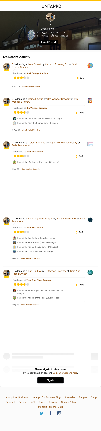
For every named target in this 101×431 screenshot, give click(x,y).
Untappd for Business (16, 397)
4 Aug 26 (15, 305)
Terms (42, 402)
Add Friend (49, 42)
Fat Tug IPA (34, 271)
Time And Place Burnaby (38, 280)
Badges (83, 397)
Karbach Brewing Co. (57, 64)
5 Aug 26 (15, 169)
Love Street (34, 64)
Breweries (69, 397)
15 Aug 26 (16, 130)
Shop (94, 397)
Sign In (50, 380)
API (33, 402)
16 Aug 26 (16, 86)
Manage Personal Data (50, 406)
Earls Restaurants (66, 218)
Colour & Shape (36, 142)
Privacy (53, 402)
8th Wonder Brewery (58, 99)
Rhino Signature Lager (40, 218)
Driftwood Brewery (55, 271)
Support (10, 402)
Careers (23, 402)
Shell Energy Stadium (37, 73)
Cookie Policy (68, 402)
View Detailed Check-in (31, 86)
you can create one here (65, 373)
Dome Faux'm (35, 99)
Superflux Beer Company (63, 142)
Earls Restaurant (21, 145)
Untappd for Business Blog (46, 397)
